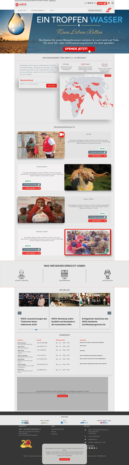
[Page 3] (44, 329)
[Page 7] (59, 329)
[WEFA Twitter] (92, 3)
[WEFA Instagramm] (86, 3)
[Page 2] (40, 329)
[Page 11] (75, 329)
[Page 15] (90, 329)
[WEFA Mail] (94, 3)
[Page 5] (51, 329)
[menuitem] (22, 10)
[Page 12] (79, 329)
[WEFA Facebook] (88, 3)
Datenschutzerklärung (57, 429)
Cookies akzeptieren (62, 396)
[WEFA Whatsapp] (96, 448)
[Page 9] (67, 329)
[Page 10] (71, 329)
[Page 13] (83, 329)
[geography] (78, 106)
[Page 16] (94, 329)
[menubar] (36, 11)
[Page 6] (55, 329)
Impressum (54, 434)
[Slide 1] (64, 52)
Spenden (100, 3)
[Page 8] (63, 329)
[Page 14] (86, 329)
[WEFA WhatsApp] (95, 3)
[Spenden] (51, 84)
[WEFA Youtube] (90, 3)
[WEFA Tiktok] (85, 3)
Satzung (53, 431)
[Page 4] (48, 329)
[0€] (109, 11)
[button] (9, 32)
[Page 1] (36, 329)
